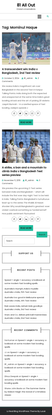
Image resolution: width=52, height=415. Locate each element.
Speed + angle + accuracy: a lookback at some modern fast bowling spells (25, 343)
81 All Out (26, 5)
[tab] (39, 16)
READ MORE (26, 123)
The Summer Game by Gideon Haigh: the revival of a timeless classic (25, 391)
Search (42, 234)
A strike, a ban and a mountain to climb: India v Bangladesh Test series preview (24, 171)
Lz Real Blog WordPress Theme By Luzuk (26, 411)
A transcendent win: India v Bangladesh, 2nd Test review (21, 71)
